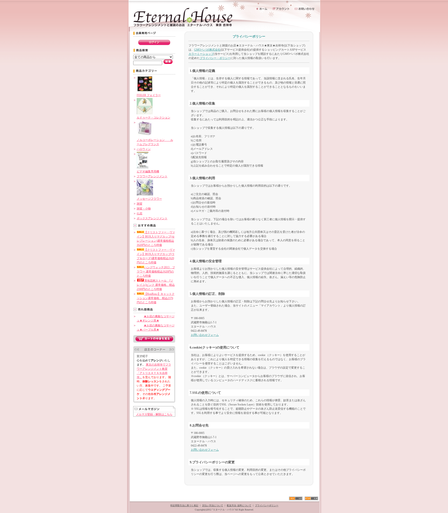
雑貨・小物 (144, 208)
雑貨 (139, 203)
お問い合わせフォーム (205, 335)
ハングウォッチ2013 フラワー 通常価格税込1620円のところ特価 (156, 271)
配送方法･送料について (239, 505)
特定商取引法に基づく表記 (184, 505)
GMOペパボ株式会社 (207, 49)
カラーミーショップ (201, 54)
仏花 (139, 213)
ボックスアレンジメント (152, 218)
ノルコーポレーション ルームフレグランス (155, 142)
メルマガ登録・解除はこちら (154, 414)
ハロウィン (144, 149)
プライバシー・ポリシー (215, 58)
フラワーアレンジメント (152, 176)
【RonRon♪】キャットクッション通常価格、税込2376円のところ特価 (156, 298)
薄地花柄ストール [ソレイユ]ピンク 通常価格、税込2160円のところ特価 (156, 285)
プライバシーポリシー (266, 505)
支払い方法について (212, 505)
